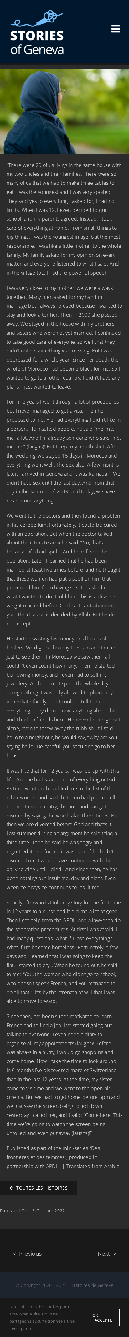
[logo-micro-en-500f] (36, 12)
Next (104, 1253)
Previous (30, 1253)
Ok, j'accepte (102, 1317)
